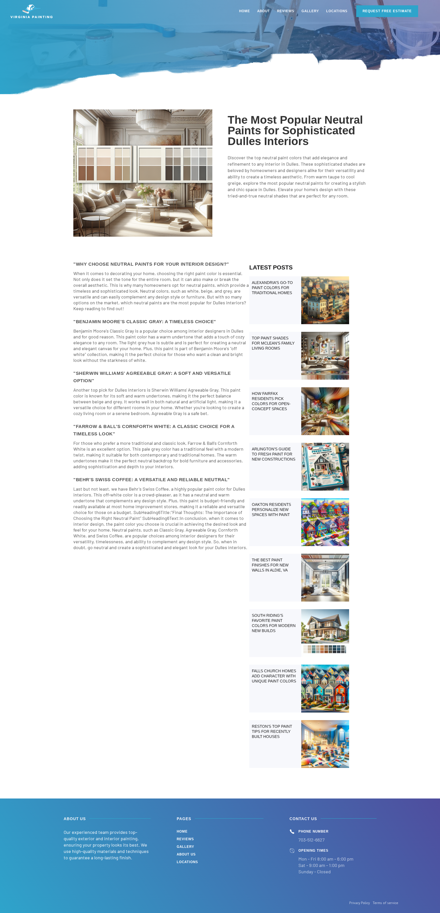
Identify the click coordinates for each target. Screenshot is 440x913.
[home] (32, 11)
